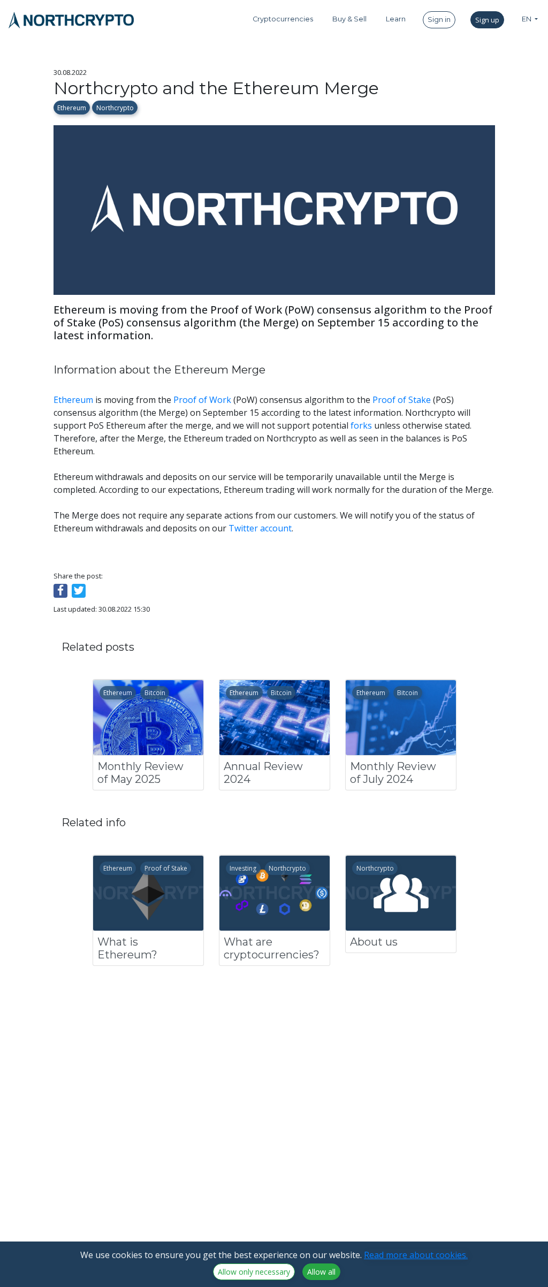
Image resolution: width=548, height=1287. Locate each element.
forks (361, 425)
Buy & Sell (349, 19)
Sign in (439, 20)
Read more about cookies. (416, 1255)
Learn (396, 19)
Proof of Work (202, 400)
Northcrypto (115, 107)
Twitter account (260, 528)
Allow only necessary (254, 1272)
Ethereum (71, 107)
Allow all (321, 1272)
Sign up (487, 20)
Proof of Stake (401, 400)
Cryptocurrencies (283, 19)
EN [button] (527, 19)
